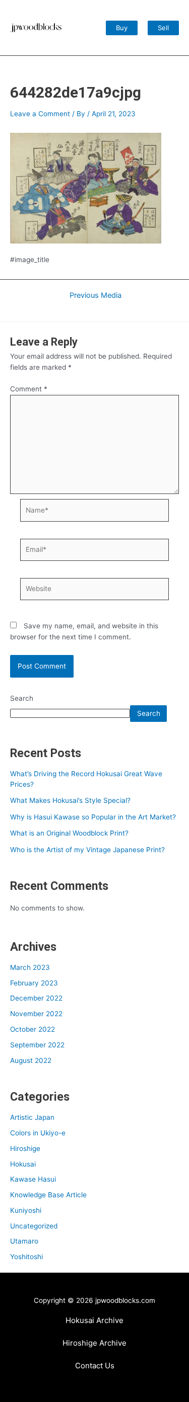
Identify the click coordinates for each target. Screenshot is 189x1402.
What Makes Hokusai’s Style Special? (70, 800)
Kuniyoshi (25, 1210)
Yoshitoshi (26, 1257)
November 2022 (36, 1014)
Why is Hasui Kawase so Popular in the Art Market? (93, 817)
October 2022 (32, 1029)
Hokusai (23, 1164)
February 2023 (34, 983)
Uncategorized (33, 1226)
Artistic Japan (32, 1117)
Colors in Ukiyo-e (38, 1133)
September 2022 (37, 1045)
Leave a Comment (40, 114)
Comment (28, 389)
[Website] (94, 591)
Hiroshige (25, 1148)
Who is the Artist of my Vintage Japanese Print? (87, 850)
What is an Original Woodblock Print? (69, 833)
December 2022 (36, 998)
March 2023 (30, 967)
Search (21, 698)
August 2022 (30, 1060)
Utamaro (24, 1241)
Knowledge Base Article (48, 1195)
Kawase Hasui (33, 1179)
